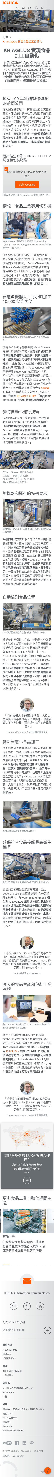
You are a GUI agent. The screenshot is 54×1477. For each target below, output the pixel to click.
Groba (45, 387)
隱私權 (6, 1456)
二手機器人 (8, 1375)
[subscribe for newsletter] (47, 1330)
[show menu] (48, 7)
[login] (35, 7)
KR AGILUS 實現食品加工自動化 (22, 41)
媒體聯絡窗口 (9, 1358)
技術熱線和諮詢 (10, 1350)
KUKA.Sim (12, 1051)
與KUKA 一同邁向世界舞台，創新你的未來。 (23, 1409)
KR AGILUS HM (26, 396)
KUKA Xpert (8, 1392)
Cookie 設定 (18, 1456)
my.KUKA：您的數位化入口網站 (18, 1388)
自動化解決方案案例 (12, 1371)
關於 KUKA (8, 1413)
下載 (5, 1396)
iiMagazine (8, 1426)
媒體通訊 (7, 1422)
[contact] (23, 7)
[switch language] (29, 7)
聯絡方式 (7, 1354)
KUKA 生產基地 (10, 1418)
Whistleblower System (13, 1430)
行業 (5, 37)
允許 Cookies (27, 184)
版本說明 (38, 1451)
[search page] (17, 7)
